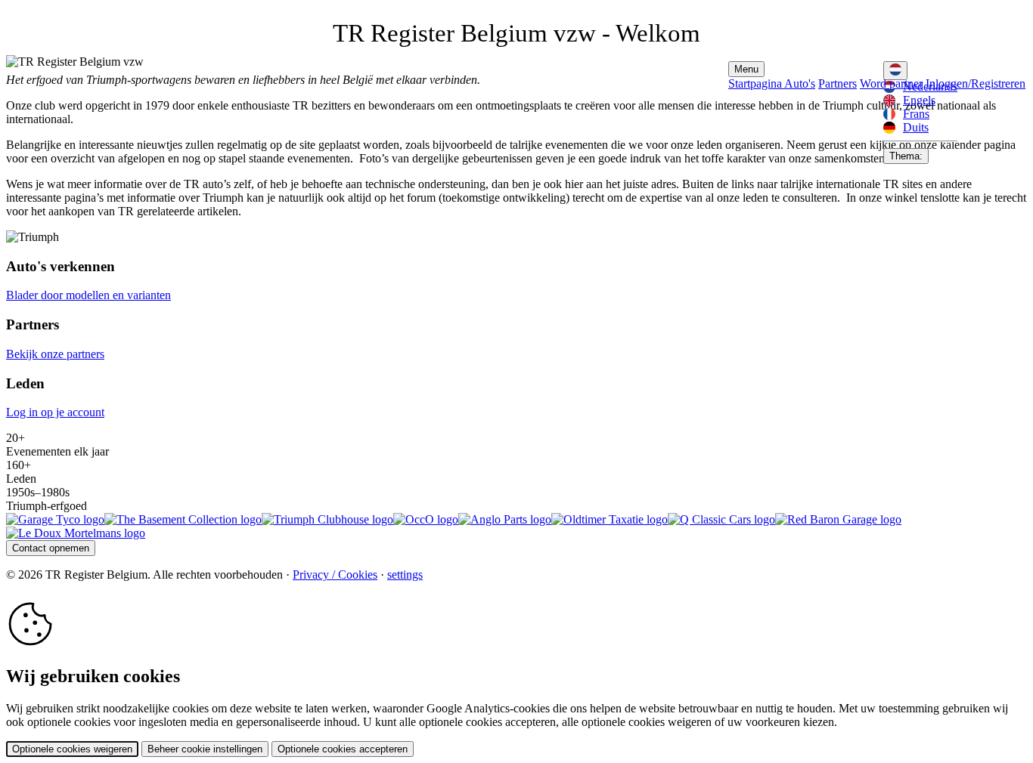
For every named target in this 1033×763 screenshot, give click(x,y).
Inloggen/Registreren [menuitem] (975, 83)
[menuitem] (920, 100)
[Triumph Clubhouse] (327, 519)
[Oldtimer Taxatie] (609, 519)
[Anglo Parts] (504, 519)
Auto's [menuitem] (799, 83)
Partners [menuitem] (837, 83)
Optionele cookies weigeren (72, 749)
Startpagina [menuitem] (756, 83)
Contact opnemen (50, 548)
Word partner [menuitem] (891, 83)
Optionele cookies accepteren (343, 749)
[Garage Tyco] (55, 519)
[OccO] (425, 519)
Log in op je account (55, 412)
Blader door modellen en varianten (88, 295)
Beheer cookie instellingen (204, 749)
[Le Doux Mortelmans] (75, 533)
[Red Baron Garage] (838, 519)
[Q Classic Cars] (721, 519)
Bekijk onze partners (55, 354)
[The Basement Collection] (183, 519)
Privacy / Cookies (335, 574)
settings (405, 574)
